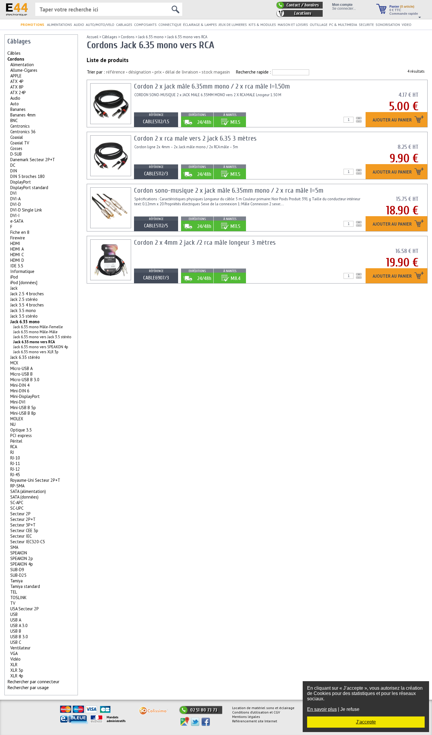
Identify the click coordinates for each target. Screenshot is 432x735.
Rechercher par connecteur (33, 681)
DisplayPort (20, 182)
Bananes (18, 109)
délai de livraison (181, 72)
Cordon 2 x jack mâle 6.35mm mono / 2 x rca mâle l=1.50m (212, 86)
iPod (14, 277)
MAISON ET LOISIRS (293, 24)
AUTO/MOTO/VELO (100, 24)
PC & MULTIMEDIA (343, 24)
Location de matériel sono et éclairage (263, 708)
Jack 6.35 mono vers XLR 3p (35, 351)
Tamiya (16, 581)
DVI (13, 193)
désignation (139, 72)
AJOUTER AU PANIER (393, 120)
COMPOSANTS (145, 24)
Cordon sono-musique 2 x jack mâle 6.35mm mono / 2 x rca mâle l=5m (228, 190)
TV (12, 603)
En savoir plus (322, 709)
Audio (15, 98)
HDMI (15, 243)
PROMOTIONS (32, 24)
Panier (401, 6)
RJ (12, 452)
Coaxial (16, 137)
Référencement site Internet (254, 721)
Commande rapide (403, 13)
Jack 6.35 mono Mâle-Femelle (38, 326)
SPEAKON (18, 553)
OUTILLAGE (318, 24)
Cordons (15, 59)
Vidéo (15, 659)
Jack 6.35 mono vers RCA (187, 36)
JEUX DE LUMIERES (233, 24)
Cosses (16, 148)
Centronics (20, 126)
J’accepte (366, 721)
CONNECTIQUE (169, 24)
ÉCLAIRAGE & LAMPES (200, 24)
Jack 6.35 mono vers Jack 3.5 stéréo (42, 336)
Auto (14, 103)
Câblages (109, 36)
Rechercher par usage (28, 687)
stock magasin (216, 72)
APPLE (15, 76)
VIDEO (406, 24)
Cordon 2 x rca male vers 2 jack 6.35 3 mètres (195, 138)
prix (158, 72)
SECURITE (366, 24)
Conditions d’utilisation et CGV (256, 712)
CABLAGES (124, 24)
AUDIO (79, 24)
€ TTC (395, 10)
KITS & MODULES (262, 24)
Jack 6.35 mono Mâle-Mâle (35, 331)
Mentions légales (246, 716)
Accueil (92, 36)
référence (115, 72)
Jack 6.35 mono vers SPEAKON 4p (40, 346)
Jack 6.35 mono (24, 321)
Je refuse (349, 709)
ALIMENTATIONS (59, 24)
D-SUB (16, 154)
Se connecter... (344, 8)
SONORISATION (388, 24)
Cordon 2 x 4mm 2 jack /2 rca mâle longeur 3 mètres (205, 242)
